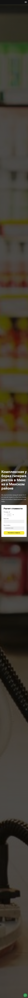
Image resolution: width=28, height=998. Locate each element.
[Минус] (5, 515)
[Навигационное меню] (26, 2)
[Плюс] (13, 515)
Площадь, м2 (7, 512)
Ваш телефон (7, 525)
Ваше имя (6, 518)
